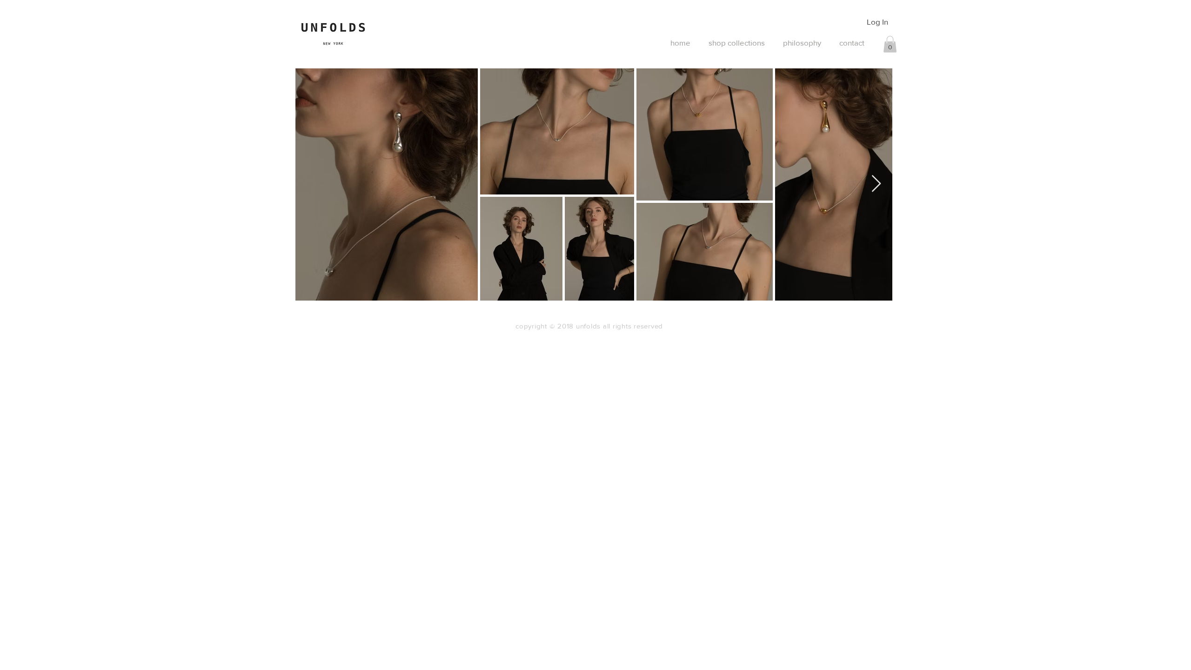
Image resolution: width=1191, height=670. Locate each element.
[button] (890, 44)
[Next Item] (876, 184)
